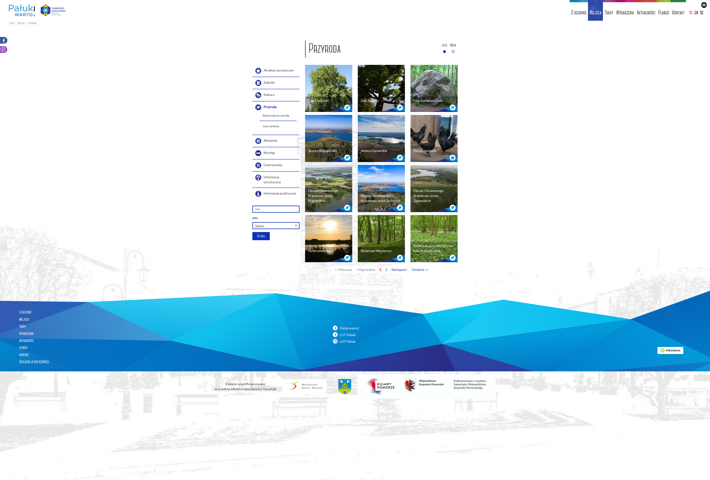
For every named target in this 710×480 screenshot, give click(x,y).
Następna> (399, 270)
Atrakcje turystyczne (278, 70)
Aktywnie (270, 140)
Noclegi (269, 153)
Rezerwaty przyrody (276, 115)
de (702, 12)
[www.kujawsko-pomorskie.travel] (52, 10)
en (696, 12)
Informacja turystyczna (272, 179)
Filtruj (261, 236)
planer (23, 347)
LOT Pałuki (347, 335)
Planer (663, 12)
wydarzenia (26, 333)
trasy (22, 326)
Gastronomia (272, 165)
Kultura (268, 95)
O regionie (578, 12)
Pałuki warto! (349, 328)
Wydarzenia (625, 12)
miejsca (24, 319)
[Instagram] (3, 49)
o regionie (25, 312)
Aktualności (646, 12)
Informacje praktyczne (279, 193)
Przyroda (32, 23)
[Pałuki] (20, 10)
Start (12, 23)
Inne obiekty (271, 126)
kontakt (24, 354)
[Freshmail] (670, 350)
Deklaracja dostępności (34, 361)
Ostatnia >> (420, 270)
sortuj (255, 218)
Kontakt (678, 12)
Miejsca (595, 12)
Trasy (608, 12)
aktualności (26, 340)
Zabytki (269, 82)
